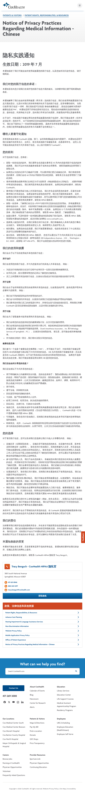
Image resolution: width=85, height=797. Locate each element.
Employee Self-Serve (65, 734)
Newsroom (34, 699)
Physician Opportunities (12, 767)
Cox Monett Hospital (11, 731)
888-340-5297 (13, 586)
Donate (33, 735)
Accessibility (71, 789)
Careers (6, 755)
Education (61, 687)
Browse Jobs (7, 759)
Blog (31, 695)
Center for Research (38, 703)
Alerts (32, 707)
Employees (61, 719)
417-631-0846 (12, 582)
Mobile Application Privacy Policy (17, 635)
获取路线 (42, 596)
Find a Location (36, 731)
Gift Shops (34, 739)
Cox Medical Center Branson (14, 727)
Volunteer (7, 771)
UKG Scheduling (63, 723)
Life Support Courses (65, 699)
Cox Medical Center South (13, 723)
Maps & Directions (37, 723)
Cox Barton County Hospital (14, 735)
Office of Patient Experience (15, 640)
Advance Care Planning (13, 617)
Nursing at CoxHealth (11, 763)
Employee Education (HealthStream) (65, 728)
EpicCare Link (35, 759)
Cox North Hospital (10, 739)
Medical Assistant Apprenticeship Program (66, 704)
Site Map (63, 789)
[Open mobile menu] (80, 5)
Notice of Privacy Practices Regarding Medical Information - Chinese (30, 644)
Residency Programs (65, 710)
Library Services (63, 691)
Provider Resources (37, 755)
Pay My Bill (34, 727)
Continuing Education (38, 767)
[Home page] (14, 5)
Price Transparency (37, 743)
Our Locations (8, 719)
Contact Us (13, 688)
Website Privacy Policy (13, 631)
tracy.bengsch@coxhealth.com (19, 590)
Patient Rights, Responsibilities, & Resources (47, 15)
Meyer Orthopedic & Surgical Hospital (14, 745)
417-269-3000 (10, 695)
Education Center (64, 695)
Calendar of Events (37, 691)
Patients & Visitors (12, 15)
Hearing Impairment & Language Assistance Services (24, 622)
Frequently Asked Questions (14, 775)
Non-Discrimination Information (17, 626)
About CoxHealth (37, 687)
